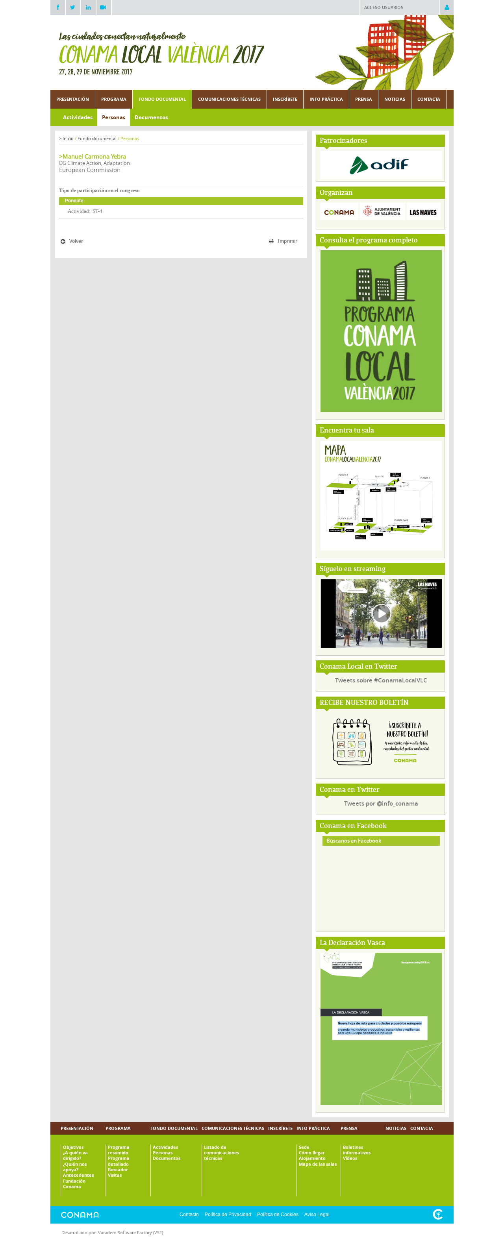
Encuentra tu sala (347, 430)
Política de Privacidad (228, 1214)
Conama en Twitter (350, 790)
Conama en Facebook (353, 826)
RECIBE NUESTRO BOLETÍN (364, 703)
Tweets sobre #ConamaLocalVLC (381, 680)
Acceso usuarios (383, 7)
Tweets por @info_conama (381, 803)
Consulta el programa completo (369, 240)
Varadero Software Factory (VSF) (130, 1232)
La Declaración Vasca (352, 943)
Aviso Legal (317, 1214)
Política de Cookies (277, 1214)
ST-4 (97, 211)
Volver (76, 241)
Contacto (189, 1214)
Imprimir (287, 241)
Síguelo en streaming (352, 569)
